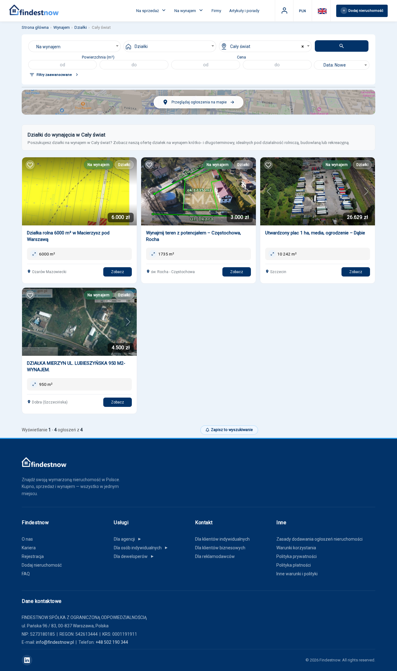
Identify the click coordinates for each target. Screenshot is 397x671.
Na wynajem (185, 10)
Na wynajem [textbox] (48, 46)
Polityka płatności (293, 565)
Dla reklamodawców (215, 556)
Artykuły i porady (244, 10)
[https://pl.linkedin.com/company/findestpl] (27, 660)
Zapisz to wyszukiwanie (232, 429)
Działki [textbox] (141, 46)
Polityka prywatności (296, 556)
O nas (27, 539)
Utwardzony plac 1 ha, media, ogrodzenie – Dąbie (315, 233)
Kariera (29, 547)
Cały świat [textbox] (240, 46)
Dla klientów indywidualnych (222, 539)
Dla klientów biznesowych (220, 547)
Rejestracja (33, 556)
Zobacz (117, 272)
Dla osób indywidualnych (141, 547)
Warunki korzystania (296, 547)
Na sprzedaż (148, 10)
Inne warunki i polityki (297, 573)
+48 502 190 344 (112, 642)
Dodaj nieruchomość (42, 565)
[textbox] (341, 65)
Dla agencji (128, 539)
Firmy (216, 10)
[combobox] (74, 46)
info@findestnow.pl (55, 642)
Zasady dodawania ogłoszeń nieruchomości (319, 539)
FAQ (26, 573)
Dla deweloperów (134, 556)
